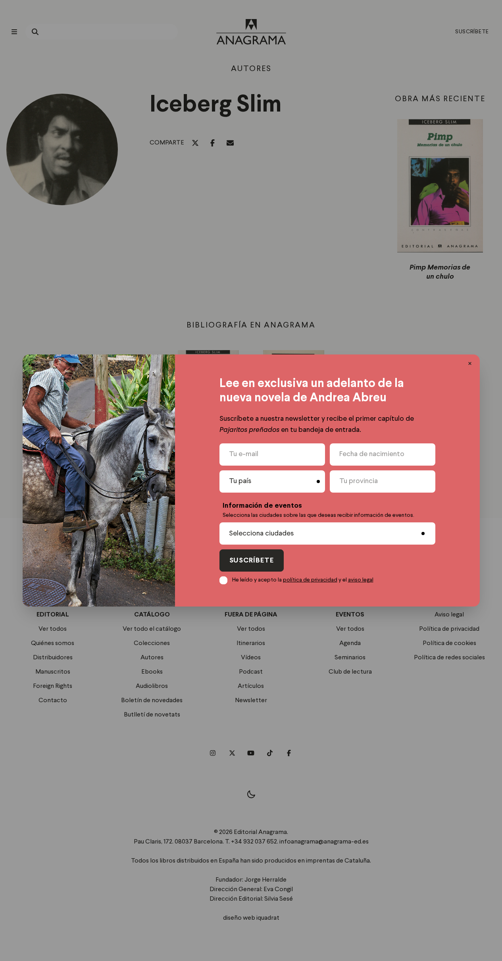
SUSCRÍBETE (251, 560)
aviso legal (360, 580)
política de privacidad (310, 580)
